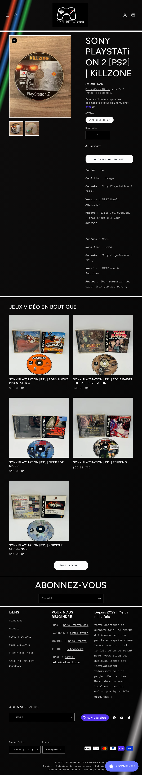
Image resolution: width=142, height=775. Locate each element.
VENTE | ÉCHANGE (20, 636)
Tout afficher (71, 565)
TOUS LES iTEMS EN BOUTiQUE (22, 663)
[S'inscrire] (100, 598)
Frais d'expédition (98, 89)
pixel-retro (79, 632)
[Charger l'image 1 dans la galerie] (16, 128)
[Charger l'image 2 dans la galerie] (32, 128)
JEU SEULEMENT (99, 119)
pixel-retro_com (75, 624)
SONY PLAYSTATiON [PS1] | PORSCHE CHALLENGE (36, 547)
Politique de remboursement (73, 766)
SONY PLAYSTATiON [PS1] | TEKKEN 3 (100, 462)
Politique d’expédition (99, 770)
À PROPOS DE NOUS (21, 653)
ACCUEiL (14, 628)
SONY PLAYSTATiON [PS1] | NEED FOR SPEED (36, 464)
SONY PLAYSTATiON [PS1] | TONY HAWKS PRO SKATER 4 (39, 381)
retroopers (75, 649)
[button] (8, 15)
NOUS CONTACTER (19, 644)
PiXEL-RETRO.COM (76, 762)
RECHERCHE (16, 620)
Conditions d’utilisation (64, 770)
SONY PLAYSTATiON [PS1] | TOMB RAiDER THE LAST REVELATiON (103, 381)
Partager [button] (95, 146)
